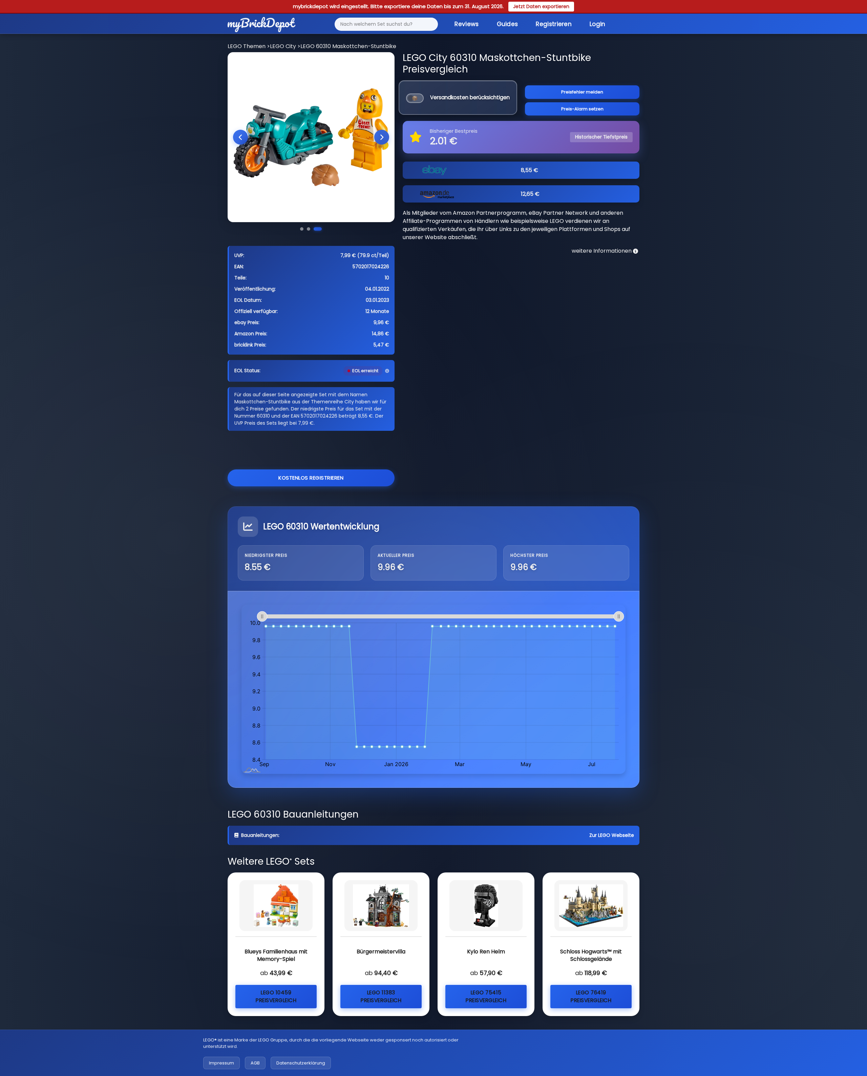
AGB (255, 1063)
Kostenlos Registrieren (310, 477)
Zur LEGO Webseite (611, 835)
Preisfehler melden (582, 92)
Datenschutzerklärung (300, 1063)
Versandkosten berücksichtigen (470, 97)
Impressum (221, 1063)
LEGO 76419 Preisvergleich (591, 996)
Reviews (466, 24)
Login (598, 24)
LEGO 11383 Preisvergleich (381, 996)
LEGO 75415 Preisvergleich (486, 996)
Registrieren (554, 24)
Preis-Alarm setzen (582, 109)
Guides (507, 24)
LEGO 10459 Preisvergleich (276, 996)
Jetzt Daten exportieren (541, 6)
